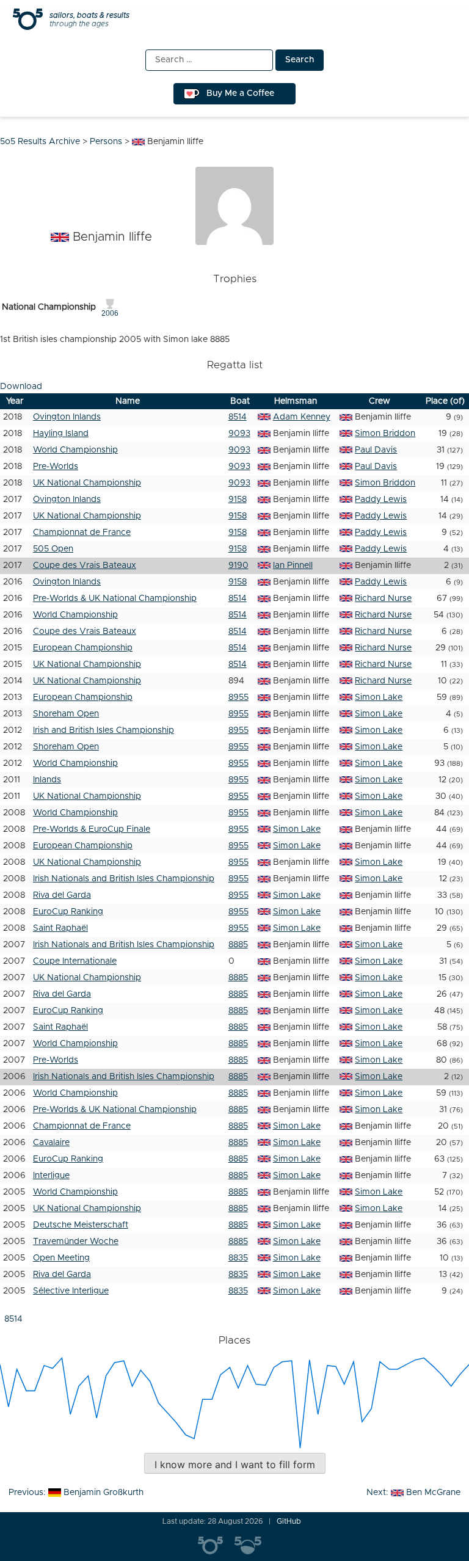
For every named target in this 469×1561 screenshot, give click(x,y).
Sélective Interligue (71, 1291)
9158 (237, 499)
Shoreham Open (66, 714)
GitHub (289, 1521)
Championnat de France (82, 532)
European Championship (83, 648)
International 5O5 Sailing (216, 1546)
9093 (239, 433)
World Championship (75, 450)
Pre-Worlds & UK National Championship (115, 598)
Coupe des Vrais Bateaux (84, 565)
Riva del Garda (62, 895)
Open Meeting (61, 1258)
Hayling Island (61, 433)
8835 (238, 1258)
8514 (237, 417)
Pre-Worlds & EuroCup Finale (91, 829)
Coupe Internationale (75, 961)
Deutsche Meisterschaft (80, 1225)
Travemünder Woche (75, 1241)
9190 (238, 565)
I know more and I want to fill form (235, 1464)
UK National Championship (87, 483)
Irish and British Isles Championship (103, 730)
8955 (238, 697)
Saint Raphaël (60, 928)
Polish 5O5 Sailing (252, 1546)
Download (21, 386)
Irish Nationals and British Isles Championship (123, 879)
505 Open (53, 549)
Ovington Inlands (67, 417)
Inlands (47, 780)
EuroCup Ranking (68, 912)
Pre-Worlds (55, 466)
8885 (238, 945)
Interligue (51, 1175)
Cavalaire (51, 1142)
